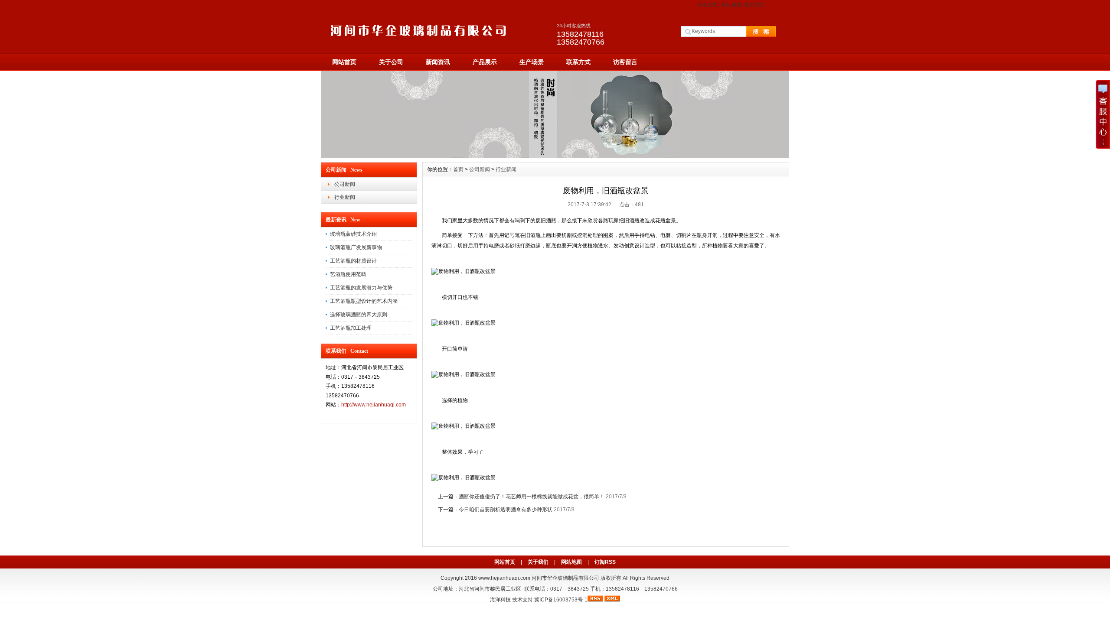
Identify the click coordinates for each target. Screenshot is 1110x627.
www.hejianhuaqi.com (504, 578)
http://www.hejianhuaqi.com (373, 405)
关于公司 (391, 61)
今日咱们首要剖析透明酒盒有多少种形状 (505, 510)
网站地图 (731, 4)
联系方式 (754, 4)
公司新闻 (344, 184)
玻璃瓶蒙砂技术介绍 (353, 234)
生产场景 (531, 61)
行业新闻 (344, 197)
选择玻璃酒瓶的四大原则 (358, 315)
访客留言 (625, 61)
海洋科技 (500, 600)
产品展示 (485, 61)
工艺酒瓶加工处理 (351, 328)
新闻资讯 (438, 61)
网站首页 (708, 4)
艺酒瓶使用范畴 (348, 274)
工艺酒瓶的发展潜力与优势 (361, 288)
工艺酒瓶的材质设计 (353, 261)
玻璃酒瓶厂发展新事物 (356, 247)
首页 (458, 169)
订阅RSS (605, 562)
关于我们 (538, 562)
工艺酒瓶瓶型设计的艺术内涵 (364, 301)
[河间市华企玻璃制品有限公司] (555, 155)
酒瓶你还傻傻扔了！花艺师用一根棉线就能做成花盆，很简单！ (531, 497)
